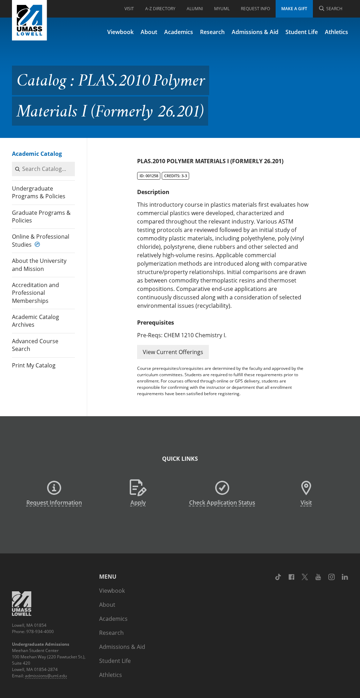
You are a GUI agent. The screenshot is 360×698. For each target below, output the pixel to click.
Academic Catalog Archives (35, 320)
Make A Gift (294, 9)
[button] (173, 352)
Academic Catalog (37, 154)
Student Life (301, 32)
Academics (178, 32)
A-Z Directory (160, 9)
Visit (129, 9)
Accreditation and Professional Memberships (35, 293)
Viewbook (120, 32)
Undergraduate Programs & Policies (38, 192)
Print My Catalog (34, 365)
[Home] (29, 20)
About (149, 32)
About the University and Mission (39, 264)
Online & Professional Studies (40, 240)
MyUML (222, 9)
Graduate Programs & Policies (41, 216)
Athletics (336, 32)
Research (212, 32)
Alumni (195, 9)
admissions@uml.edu (46, 676)
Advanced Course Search (35, 345)
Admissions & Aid (255, 32)
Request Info (255, 9)
